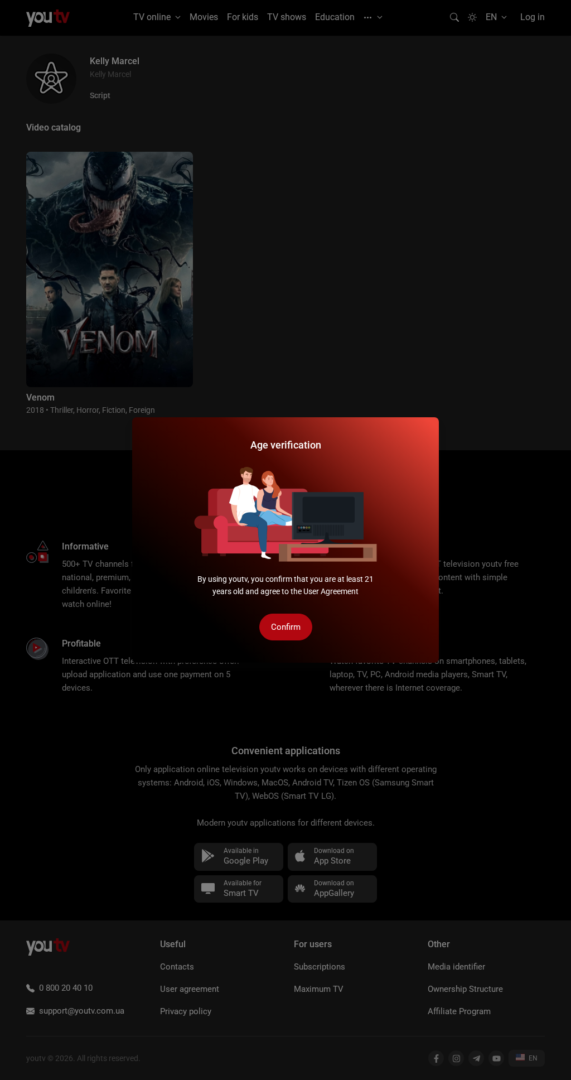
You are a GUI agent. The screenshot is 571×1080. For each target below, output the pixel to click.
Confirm (286, 627)
